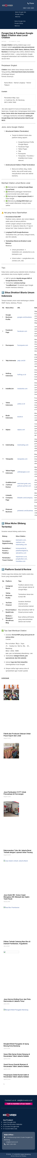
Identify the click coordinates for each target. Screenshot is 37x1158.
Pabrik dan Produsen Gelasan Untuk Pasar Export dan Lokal (17, 735)
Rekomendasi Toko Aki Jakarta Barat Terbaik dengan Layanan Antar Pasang (18, 851)
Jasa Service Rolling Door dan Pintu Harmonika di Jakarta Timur (17, 1000)
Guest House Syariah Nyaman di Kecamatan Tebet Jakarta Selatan (16, 1065)
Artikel (4, 41)
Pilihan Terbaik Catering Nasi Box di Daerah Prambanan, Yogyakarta (17, 942)
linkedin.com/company (25, 497)
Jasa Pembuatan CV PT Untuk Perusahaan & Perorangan (15, 793)
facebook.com (22, 331)
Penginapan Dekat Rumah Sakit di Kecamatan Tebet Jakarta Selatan (16, 1076)
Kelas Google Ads (20, 12)
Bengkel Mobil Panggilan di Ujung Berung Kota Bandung (16, 1045)
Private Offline (19, 14)
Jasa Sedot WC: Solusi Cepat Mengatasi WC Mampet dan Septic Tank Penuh (16, 897)
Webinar (17, 17)
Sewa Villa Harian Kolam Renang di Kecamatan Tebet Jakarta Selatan (17, 1055)
